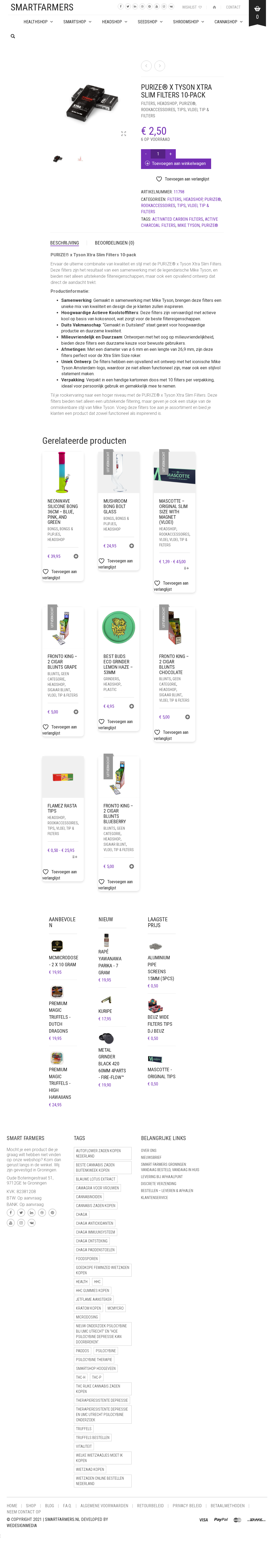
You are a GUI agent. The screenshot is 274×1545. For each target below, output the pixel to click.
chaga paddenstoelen (95, 1250)
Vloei (163, 539)
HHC (97, 1282)
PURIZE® (187, 103)
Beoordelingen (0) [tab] (114, 243)
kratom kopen (88, 1308)
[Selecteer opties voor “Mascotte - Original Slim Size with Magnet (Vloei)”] (186, 569)
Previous (53, 95)
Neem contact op (24, 1511)
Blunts (53, 674)
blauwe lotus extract (95, 1179)
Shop (31, 1505)
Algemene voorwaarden (104, 1505)
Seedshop (147, 21)
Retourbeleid (150, 1505)
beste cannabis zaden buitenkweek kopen (95, 1167)
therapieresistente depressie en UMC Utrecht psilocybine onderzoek (102, 1414)
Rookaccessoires (158, 109)
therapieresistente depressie (102, 1400)
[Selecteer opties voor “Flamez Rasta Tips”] (74, 857)
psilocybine (106, 1351)
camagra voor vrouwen (97, 1188)
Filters (148, 103)
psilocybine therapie (94, 1360)
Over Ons (149, 1150)
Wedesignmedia (22, 1525)
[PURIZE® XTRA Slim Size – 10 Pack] (146, 66)
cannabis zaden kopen (95, 1206)
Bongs (53, 529)
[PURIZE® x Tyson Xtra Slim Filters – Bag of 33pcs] (159, 66)
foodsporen (87, 1259)
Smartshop (74, 21)
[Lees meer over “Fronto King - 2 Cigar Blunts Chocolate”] (187, 717)
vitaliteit (84, 1446)
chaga (81, 1214)
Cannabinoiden (89, 1197)
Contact (233, 7)
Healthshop (36, 21)
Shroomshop (186, 21)
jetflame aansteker (94, 1299)
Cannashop (226, 21)
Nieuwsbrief (151, 1157)
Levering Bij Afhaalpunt (162, 1177)
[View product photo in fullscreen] (124, 134)
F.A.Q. (67, 1505)
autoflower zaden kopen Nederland (98, 1153)
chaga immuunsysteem (95, 1232)
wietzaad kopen (90, 1469)
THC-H (80, 1377)
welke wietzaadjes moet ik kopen (99, 1458)
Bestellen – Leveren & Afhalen (167, 1191)
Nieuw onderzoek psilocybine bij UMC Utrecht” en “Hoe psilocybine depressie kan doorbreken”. (101, 1334)
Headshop (167, 103)
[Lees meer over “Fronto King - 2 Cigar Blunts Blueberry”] (131, 867)
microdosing (87, 1317)
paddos (82, 1351)
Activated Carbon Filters (177, 219)
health (81, 1282)
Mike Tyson (188, 225)
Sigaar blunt (59, 690)
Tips (181, 109)
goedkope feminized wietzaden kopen (102, 1270)
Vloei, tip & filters (63, 695)
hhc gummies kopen (92, 1290)
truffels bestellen (92, 1437)
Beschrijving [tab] (64, 243)
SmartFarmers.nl (62, 1519)
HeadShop (112, 21)
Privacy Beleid (187, 1505)
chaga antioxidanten (94, 1223)
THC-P (96, 1377)
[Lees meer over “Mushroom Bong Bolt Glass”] (131, 546)
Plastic (110, 689)
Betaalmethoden (228, 1505)
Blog (49, 1505)
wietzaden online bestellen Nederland (100, 1481)
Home (12, 1505)
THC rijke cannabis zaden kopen (98, 1389)
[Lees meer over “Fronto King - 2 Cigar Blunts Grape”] (76, 712)
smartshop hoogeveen (96, 1368)
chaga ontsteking (92, 1241)
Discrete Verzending (158, 1184)
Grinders (111, 679)
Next (130, 95)
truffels (84, 1429)
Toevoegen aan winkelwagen (179, 163)
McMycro (116, 1308)
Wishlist (189, 7)
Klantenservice (154, 1198)
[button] (76, 557)
